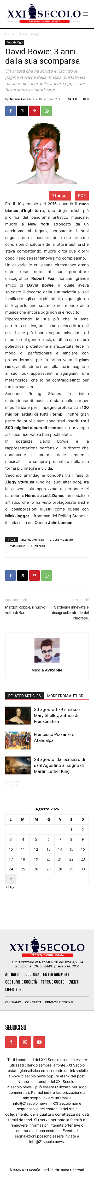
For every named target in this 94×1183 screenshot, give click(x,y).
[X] (22, 111)
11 (23, 849)
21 (60, 859)
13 (48, 849)
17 (11, 859)
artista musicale (61, 539)
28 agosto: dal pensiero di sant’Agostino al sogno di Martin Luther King (59, 765)
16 (83, 849)
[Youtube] (39, 1042)
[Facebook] (10, 111)
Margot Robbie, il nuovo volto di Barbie (25, 610)
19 (36, 859)
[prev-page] (8, 784)
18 (23, 859)
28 (60, 869)
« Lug (9, 886)
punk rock (38, 546)
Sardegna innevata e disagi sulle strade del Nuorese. (70, 612)
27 (48, 869)
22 (71, 859)
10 (11, 849)
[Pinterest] (34, 111)
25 (23, 869)
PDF (82, 195)
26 (36, 869)
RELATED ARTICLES (24, 696)
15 (71, 849)
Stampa (60, 195)
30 (83, 869)
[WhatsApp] (46, 111)
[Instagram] (25, 1042)
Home (9, 34)
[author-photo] (47, 663)
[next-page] (17, 784)
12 (36, 849)
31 (11, 878)
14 (60, 849)
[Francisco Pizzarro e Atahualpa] (18, 740)
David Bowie (16, 546)
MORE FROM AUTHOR (65, 696)
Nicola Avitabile (22, 99)
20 (48, 859)
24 (11, 869)
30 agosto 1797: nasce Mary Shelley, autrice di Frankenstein (57, 715)
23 (83, 859)
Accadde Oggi (29, 34)
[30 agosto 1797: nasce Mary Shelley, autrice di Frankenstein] (18, 716)
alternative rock (32, 539)
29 (71, 869)
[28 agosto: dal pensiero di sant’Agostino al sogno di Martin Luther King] (18, 765)
